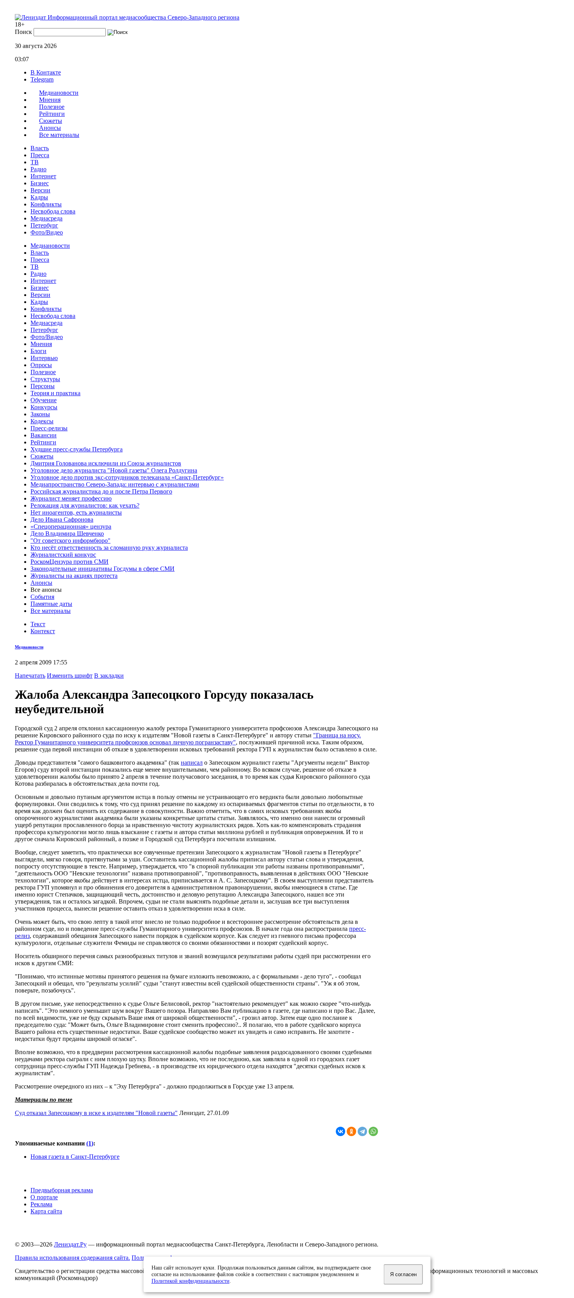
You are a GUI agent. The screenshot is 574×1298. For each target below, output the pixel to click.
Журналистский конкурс (63, 554)
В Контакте (45, 72)
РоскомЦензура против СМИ (69, 561)
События (42, 596)
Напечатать (30, 675)
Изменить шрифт (70, 675)
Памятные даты (51, 603)
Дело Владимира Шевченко (67, 533)
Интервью (44, 358)
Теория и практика (55, 393)
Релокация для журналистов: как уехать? (84, 505)
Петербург (44, 225)
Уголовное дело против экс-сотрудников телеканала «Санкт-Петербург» (127, 477)
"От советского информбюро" (70, 540)
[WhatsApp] (373, 1131)
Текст (37, 624)
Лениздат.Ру (70, 1244)
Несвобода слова (52, 211)
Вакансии (43, 435)
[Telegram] (362, 1131)
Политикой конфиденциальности (191, 1281)
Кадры (39, 197)
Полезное (43, 372)
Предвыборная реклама (61, 1190)
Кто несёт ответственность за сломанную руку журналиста (109, 547)
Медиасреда (46, 218)
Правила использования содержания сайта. (72, 1257)
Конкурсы (43, 407)
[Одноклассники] (351, 1131)
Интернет (43, 176)
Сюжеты (41, 456)
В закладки (109, 675)
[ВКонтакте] (340, 1131)
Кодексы (41, 421)
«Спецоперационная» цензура (70, 526)
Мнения (41, 344)
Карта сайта (46, 1211)
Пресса (39, 155)
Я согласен (403, 1274)
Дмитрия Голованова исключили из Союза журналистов (105, 463)
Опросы (41, 365)
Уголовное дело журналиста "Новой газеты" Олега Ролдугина (113, 470)
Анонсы (41, 582)
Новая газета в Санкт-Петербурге (74, 1156)
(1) (89, 1143)
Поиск (23, 31)
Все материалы (59, 134)
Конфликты (46, 204)
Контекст (42, 631)
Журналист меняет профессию (71, 498)
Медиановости (50, 245)
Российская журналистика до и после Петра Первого (101, 491)
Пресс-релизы (49, 428)
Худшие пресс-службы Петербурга (76, 449)
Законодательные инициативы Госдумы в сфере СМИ (102, 568)
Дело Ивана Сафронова (61, 519)
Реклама (41, 1204)
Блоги (38, 351)
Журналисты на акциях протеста (74, 575)
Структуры (45, 379)
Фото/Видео (46, 232)
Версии (40, 190)
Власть (39, 148)
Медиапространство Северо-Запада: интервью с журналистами (114, 484)
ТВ (34, 162)
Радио (38, 169)
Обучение (43, 400)
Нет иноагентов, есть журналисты (76, 512)
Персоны (42, 386)
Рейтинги (43, 442)
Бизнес (39, 183)
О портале (44, 1197)
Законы (40, 414)
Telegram (41, 79)
